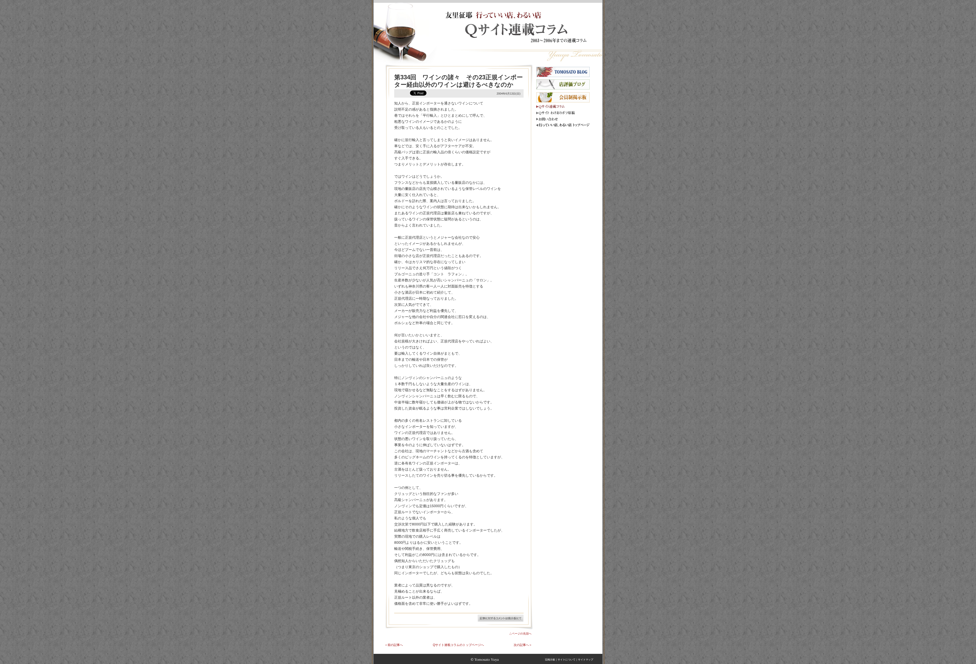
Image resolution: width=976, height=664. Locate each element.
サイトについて (566, 659)
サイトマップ (585, 659)
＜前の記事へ (394, 645)
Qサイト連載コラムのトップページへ (458, 645)
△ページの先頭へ (520, 633)
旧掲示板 (550, 659)
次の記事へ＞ (523, 645)
